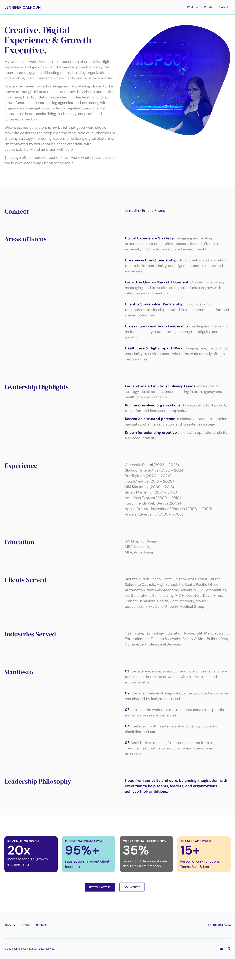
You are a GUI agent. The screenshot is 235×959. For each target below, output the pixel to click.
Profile (208, 7)
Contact (223, 7)
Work (190, 7)
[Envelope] (221, 948)
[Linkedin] (229, 948)
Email (146, 210)
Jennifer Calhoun (22, 7)
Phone (159, 210)
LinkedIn (132, 210)
